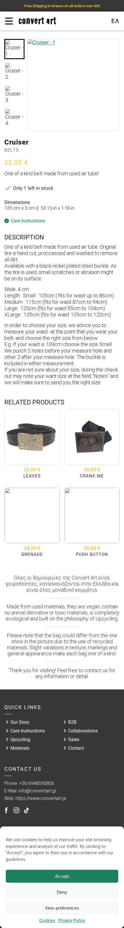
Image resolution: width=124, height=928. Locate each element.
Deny (62, 892)
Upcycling (20, 739)
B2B (72, 722)
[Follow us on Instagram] (16, 810)
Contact (76, 748)
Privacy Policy (71, 920)
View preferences (62, 907)
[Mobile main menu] (8, 21)
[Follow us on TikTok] (26, 810)
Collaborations (83, 731)
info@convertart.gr (37, 791)
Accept (62, 876)
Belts (11, 150)
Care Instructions (27, 731)
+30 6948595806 (36, 783)
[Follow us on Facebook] (6, 810)
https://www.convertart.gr (41, 798)
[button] (14, 49)
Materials (19, 748)
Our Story (19, 722)
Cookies (47, 920)
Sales (73, 739)
